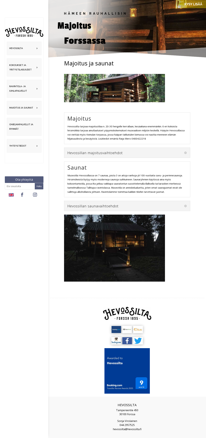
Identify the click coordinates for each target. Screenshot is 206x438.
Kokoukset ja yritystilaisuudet (20, 67)
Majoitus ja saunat (21, 107)
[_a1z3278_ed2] (114, 280)
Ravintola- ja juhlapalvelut (18, 88)
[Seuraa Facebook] (22, 195)
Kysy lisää (193, 4)
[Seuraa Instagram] (35, 195)
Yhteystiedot (17, 145)
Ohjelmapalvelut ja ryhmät (21, 127)
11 (128, 274)
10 (125, 274)
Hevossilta (16, 48)
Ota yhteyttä (24, 179)
